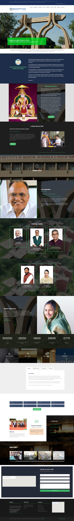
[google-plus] (58, 3)
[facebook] (56, 3)
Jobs (56, 1)
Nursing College (32, 2)
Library (25, 508)
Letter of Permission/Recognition (46, 1)
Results (25, 1)
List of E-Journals (53, 432)
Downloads (15, 1)
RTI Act (54, 1)
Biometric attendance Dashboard (15, 2)
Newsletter (33, 431)
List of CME (52, 429)
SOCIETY (11, 1)
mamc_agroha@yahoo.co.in (14, 510)
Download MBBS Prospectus (55, 427)
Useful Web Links (53, 435)
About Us (31, 7)
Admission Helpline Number (42, 511)
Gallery (55, 7)
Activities (58, 7)
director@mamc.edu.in (13, 511)
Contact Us (62, 7)
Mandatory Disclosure (30, 1)
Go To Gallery (12, 449)
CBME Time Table (37, 1)
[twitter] (62, 518)
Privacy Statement (41, 509)
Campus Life (48, 7)
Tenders (52, 7)
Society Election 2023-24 (25, 2)
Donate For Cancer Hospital (40, 2)
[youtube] (61, 3)
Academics (40, 7)
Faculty (44, 7)
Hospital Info (36, 7)
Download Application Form (55, 424)
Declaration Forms (20, 1)
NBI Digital (42, 518)
